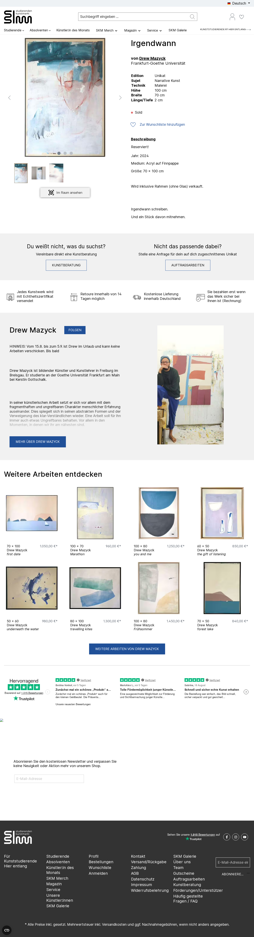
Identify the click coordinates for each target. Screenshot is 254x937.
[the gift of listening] (222, 513)
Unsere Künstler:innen (59, 898)
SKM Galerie (57, 905)
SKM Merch (57, 878)
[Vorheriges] (9, 97)
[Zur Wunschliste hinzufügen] (54, 535)
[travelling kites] (95, 588)
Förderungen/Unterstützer (198, 890)
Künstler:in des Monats (60, 870)
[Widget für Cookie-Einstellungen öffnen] (7, 930)
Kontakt (138, 856)
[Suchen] (192, 16)
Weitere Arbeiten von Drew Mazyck (127, 649)
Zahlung (138, 867)
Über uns (182, 861)
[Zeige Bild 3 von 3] (71, 153)
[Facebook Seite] (226, 836)
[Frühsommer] (159, 588)
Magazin (54, 883)
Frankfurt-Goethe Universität (158, 63)
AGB (135, 873)
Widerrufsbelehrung (150, 890)
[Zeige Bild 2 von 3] (65, 153)
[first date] (32, 513)
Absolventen (58, 861)
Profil (93, 856)
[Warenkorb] (248, 15)
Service (53, 889)
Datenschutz (142, 879)
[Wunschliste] (241, 16)
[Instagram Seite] (235, 836)
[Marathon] (95, 513)
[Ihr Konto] (232, 16)
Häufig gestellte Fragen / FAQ (188, 898)
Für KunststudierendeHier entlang (20, 861)
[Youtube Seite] (244, 836)
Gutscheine (183, 873)
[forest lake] (222, 588)
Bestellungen (101, 861)
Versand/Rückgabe (148, 861)
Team (178, 867)
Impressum (141, 884)
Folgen (74, 330)
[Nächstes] (120, 97)
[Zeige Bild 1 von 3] (59, 153)
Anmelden (98, 873)
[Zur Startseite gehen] (24, 17)
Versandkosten (114, 924)
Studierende (57, 856)
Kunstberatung (66, 265)
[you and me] (159, 513)
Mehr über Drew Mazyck (38, 442)
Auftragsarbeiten (187, 265)
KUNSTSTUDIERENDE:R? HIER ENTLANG (223, 29)
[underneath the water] (32, 588)
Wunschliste (100, 867)
